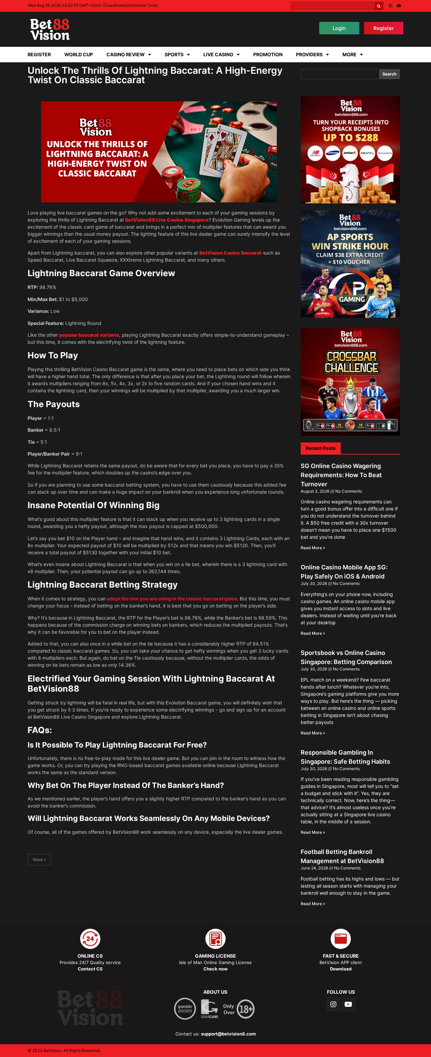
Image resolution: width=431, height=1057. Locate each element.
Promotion (268, 54)
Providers (309, 54)
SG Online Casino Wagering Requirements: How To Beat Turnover (341, 475)
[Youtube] (398, 5)
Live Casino (218, 54)
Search (389, 73)
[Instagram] (390, 5)
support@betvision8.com (228, 1033)
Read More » (313, 547)
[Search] (379, 6)
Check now (215, 968)
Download (341, 968)
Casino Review (125, 54)
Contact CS (90, 968)
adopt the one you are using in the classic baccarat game (172, 598)
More (349, 54)
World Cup (78, 54)
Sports (174, 54)
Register (39, 54)
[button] (339, 28)
